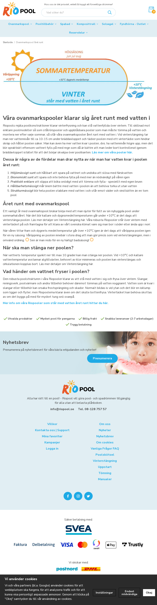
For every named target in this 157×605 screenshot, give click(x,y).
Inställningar (104, 592)
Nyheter (105, 430)
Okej (149, 592)
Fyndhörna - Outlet (133, 24)
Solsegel (107, 24)
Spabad (65, 24)
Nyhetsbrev (16, 342)
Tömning (104, 473)
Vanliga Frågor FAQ (105, 448)
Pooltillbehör (45, 24)
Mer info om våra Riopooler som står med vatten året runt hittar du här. (55, 303)
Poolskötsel (105, 455)
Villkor (52, 424)
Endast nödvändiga (129, 592)
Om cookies (105, 442)
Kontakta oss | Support (52, 430)
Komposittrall (86, 24)
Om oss (104, 424)
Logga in (52, 448)
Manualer (105, 479)
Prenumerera (102, 358)
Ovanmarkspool (18, 24)
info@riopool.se (62, 409)
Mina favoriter (52, 436)
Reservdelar (77, 32)
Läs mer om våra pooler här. (112, 152)
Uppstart (105, 467)
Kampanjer (52, 442)
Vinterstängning (105, 461)
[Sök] (109, 12)
